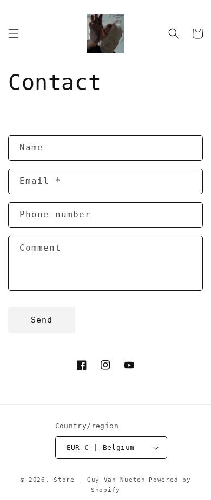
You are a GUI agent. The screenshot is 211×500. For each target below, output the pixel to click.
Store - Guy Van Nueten (99, 479)
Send (41, 320)
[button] (13, 33)
